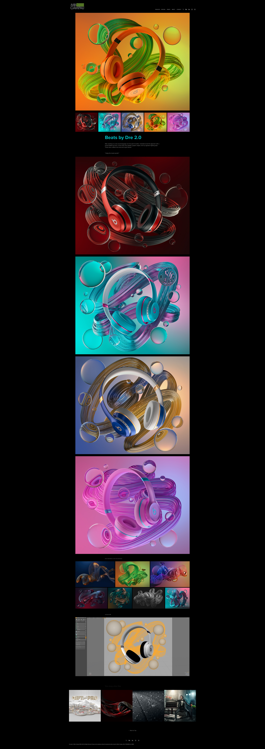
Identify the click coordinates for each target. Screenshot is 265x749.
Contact (179, 9)
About (173, 9)
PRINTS (168, 9)
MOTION (163, 9)
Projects (157, 9)
